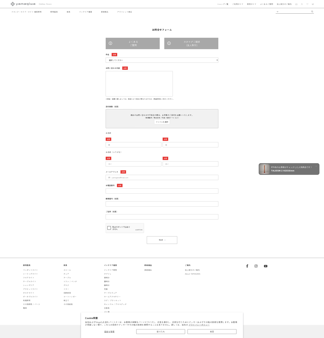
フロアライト (28, 277)
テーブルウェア (110, 293)
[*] (133, 139)
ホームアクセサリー (112, 296)
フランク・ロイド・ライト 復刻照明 (26, 12)
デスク (66, 285)
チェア (66, 274)
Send (161, 240)
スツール (67, 270)
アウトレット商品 (124, 12)
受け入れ (161, 331)
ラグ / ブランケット (112, 300)
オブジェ (107, 274)
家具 (68, 12)
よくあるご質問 (266, 4)
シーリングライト (30, 274)
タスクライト (28, 293)
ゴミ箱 (107, 312)
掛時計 (107, 277)
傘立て (66, 300)
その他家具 (68, 304)
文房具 (107, 308)
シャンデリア (28, 285)
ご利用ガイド (237, 4)
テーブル (67, 277)
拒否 (212, 331)
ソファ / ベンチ (70, 281)
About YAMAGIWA (192, 274)
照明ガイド (251, 4)
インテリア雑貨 (85, 12)
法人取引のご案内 (284, 4)
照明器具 (54, 12)
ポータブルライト (30, 296)
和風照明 (26, 300)
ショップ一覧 (222, 4)
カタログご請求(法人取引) (192, 43)
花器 (106, 289)
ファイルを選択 (162, 122)
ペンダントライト (30, 270)
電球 (25, 308)
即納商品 (104, 12)
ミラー (66, 289)
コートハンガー (70, 296)
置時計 (107, 281)
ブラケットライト (30, 289)
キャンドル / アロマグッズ (115, 304)
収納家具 (67, 293)
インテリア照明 (110, 270)
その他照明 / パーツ (31, 304)
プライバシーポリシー (199, 324)
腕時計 (107, 285)
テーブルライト (29, 281)
